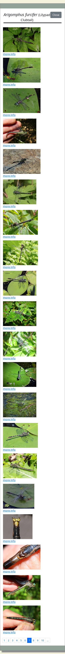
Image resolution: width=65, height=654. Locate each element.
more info (9, 54)
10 (42, 640)
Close (55, 15)
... (48, 640)
